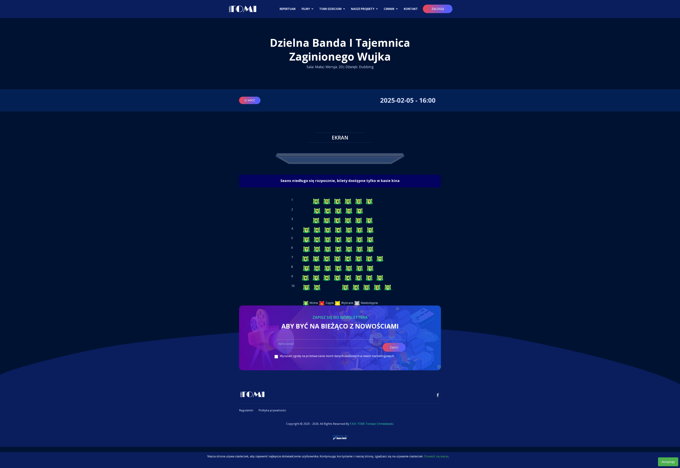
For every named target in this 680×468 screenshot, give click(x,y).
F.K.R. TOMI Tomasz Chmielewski (371, 424)
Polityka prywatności (272, 410)
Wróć (251, 100)
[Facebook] (438, 395)
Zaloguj (438, 9)
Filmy (306, 9)
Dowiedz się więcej (436, 456)
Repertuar (288, 9)
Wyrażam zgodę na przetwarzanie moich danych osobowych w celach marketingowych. (337, 356)
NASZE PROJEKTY (363, 9)
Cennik (389, 9)
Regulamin (246, 410)
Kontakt (411, 9)
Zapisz (394, 347)
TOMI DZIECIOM (330, 9)
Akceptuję (668, 462)
